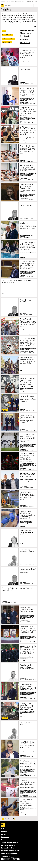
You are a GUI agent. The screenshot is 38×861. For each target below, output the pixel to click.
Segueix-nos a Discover (7, 1)
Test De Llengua (19, 1)
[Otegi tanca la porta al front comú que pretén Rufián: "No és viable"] (19, 480)
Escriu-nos (5, 837)
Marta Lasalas (25, 33)
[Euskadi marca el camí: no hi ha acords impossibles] (19, 576)
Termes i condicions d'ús (9, 842)
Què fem (4, 831)
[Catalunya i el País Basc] (19, 730)
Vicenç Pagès (25, 42)
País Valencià (6, 42)
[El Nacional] (2, 5)
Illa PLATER (28, 1)
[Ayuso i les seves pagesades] (19, 307)
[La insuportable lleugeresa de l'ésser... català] (19, 538)
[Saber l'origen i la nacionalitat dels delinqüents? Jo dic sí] (19, 672)
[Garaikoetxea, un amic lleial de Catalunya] (19, 211)
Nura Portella (25, 36)
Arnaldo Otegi (7, 34)
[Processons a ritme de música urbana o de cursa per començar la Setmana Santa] (19, 365)
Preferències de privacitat (10, 850)
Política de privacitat (8, 845)
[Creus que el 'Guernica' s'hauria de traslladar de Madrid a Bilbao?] (19, 288)
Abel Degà (24, 39)
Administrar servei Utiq (9, 853)
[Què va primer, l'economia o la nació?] (19, 557)
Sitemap (4, 840)
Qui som (4, 829)
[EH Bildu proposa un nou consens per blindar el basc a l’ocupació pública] (19, 807)
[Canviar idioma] (31, 5)
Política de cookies (7, 848)
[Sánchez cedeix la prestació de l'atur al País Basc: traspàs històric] (19, 614)
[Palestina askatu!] (19, 76)
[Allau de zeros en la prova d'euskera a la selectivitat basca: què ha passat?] (19, 172)
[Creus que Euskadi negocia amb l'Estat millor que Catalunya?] (19, 595)
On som (3, 834)
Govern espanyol (8, 38)
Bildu (4, 31)
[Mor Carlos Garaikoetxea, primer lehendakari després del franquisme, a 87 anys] (19, 230)
